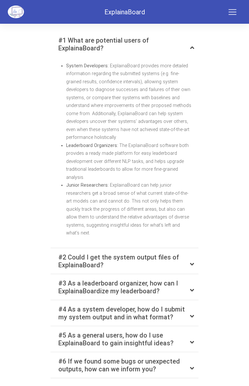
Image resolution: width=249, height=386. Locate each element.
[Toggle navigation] (232, 12)
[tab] (124, 44)
